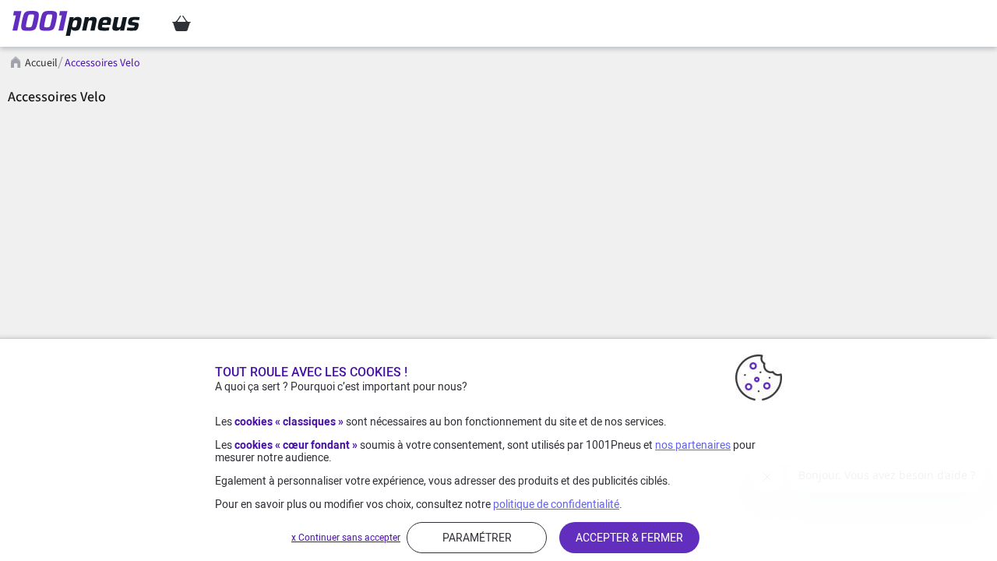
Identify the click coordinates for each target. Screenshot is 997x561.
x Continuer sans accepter (345, 537)
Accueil (41, 63)
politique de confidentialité (556, 504)
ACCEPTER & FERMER (629, 537)
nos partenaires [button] (693, 445)
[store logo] (80, 23)
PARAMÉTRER (477, 537)
